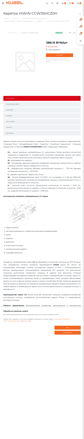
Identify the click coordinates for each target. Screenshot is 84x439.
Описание (10, 98)
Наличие (9, 110)
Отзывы (9, 116)
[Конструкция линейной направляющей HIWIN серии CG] (22, 211)
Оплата (9, 127)
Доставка (10, 133)
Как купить (10, 121)
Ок (67, 327)
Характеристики (12, 104)
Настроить (67, 332)
